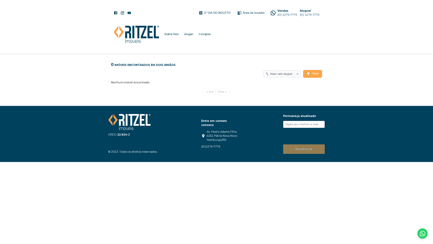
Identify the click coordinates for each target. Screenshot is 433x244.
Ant (211, 91)
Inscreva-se (303, 149)
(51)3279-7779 (210, 146)
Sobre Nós (171, 34)
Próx (221, 91)
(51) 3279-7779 (287, 14)
